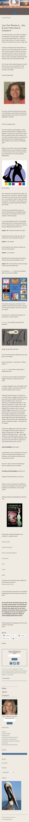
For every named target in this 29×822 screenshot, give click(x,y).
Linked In (18, 663)
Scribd (3, 569)
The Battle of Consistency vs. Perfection (11, 741)
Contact (5, 695)
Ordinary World (5, 735)
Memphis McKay (8, 819)
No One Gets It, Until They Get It (9, 739)
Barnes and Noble (10, 671)
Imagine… (4, 731)
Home (4, 688)
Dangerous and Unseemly (21, 671)
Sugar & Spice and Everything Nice (9, 744)
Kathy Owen (16, 672)
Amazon (4, 671)
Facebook (11, 663)
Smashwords (5, 558)
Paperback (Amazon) (7, 547)
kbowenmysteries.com (7, 584)
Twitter (14, 663)
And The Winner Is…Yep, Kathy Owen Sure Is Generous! (13, 28)
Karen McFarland (14, 3)
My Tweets (4, 763)
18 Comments (6, 678)
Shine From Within (6, 733)
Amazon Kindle (6, 541)
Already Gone (5, 742)
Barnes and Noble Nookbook (9, 552)
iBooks (3, 575)
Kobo (3, 564)
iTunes (3, 672)
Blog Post (15, 669)
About (4, 692)
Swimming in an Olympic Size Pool (9, 737)
